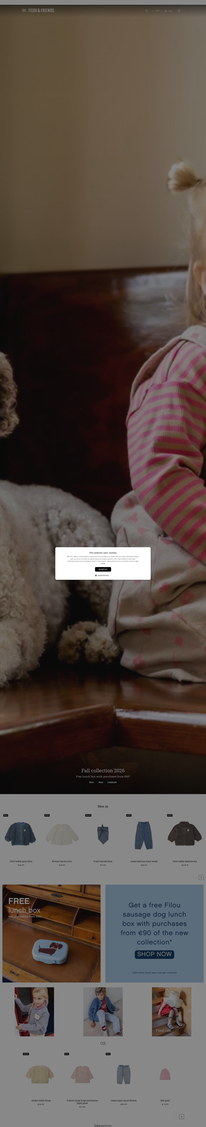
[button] (103, 575)
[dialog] (103, 563)
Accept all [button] (103, 569)
